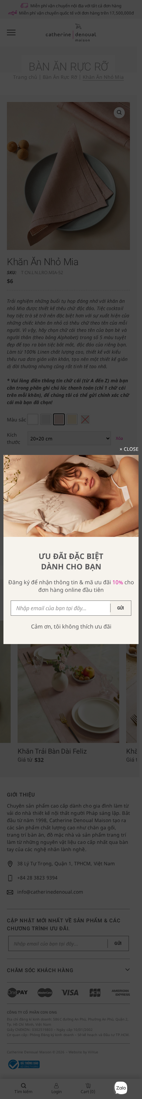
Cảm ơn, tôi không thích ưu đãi (71, 626)
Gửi (120, 608)
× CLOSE (129, 449)
